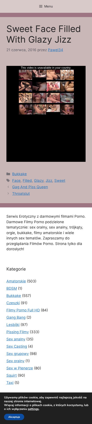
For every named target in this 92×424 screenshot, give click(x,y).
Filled (27, 180)
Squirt (11, 375)
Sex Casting (16, 346)
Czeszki (13, 303)
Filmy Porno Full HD (23, 310)
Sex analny (15, 339)
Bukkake (19, 174)
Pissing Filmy (17, 332)
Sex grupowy (17, 354)
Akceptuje (14, 417)
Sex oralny (15, 361)
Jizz (49, 180)
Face (16, 180)
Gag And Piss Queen (30, 187)
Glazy (38, 180)
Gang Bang (15, 317)
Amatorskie (16, 281)
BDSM (11, 288)
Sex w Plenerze (19, 368)
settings (33, 409)
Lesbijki (12, 325)
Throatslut (21, 193)
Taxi (9, 383)
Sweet (59, 180)
